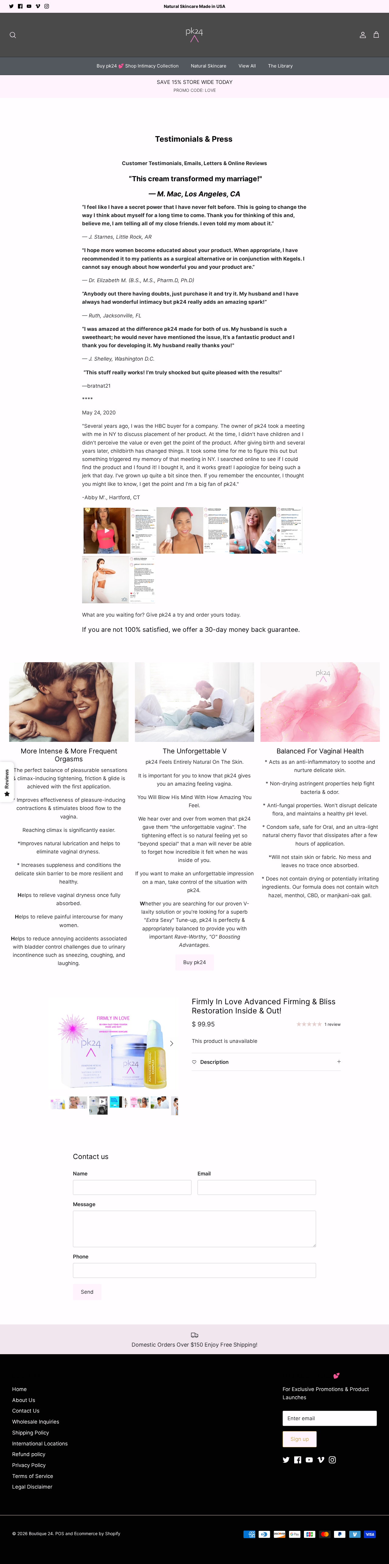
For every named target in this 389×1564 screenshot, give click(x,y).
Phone (80, 1257)
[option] (113, 1043)
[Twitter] (11, 6)
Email (204, 1174)
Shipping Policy (30, 1433)
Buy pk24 (194, 962)
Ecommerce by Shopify (97, 1533)
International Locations (40, 1444)
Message (84, 1204)
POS (59, 1533)
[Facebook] (20, 6)
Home (19, 1389)
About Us (23, 1400)
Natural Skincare (208, 66)
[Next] (171, 1043)
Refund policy (28, 1454)
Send (87, 1292)
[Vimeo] (38, 6)
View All (247, 66)
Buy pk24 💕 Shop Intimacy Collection (138, 66)
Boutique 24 (41, 1533)
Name (80, 1174)
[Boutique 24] (194, 35)
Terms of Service (32, 1476)
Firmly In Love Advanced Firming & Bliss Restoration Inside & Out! (264, 1006)
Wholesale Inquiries (35, 1422)
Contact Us (26, 1411)
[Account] (362, 34)
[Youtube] (29, 6)
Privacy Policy (29, 1465)
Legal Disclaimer (32, 1487)
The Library (280, 66)
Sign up (300, 1439)
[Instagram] (46, 6)
